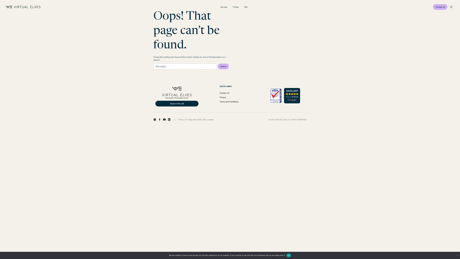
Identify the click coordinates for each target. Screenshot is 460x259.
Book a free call (177, 103)
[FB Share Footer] (154, 119)
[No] (457, 255)
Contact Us (224, 93)
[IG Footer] (169, 119)
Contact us (440, 7)
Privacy (223, 97)
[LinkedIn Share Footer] (159, 119)
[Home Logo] (23, 7)
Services (223, 7)
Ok (289, 255)
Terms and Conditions (229, 101)
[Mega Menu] (451, 7)
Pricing (236, 7)
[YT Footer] (164, 119)
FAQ (245, 7)
